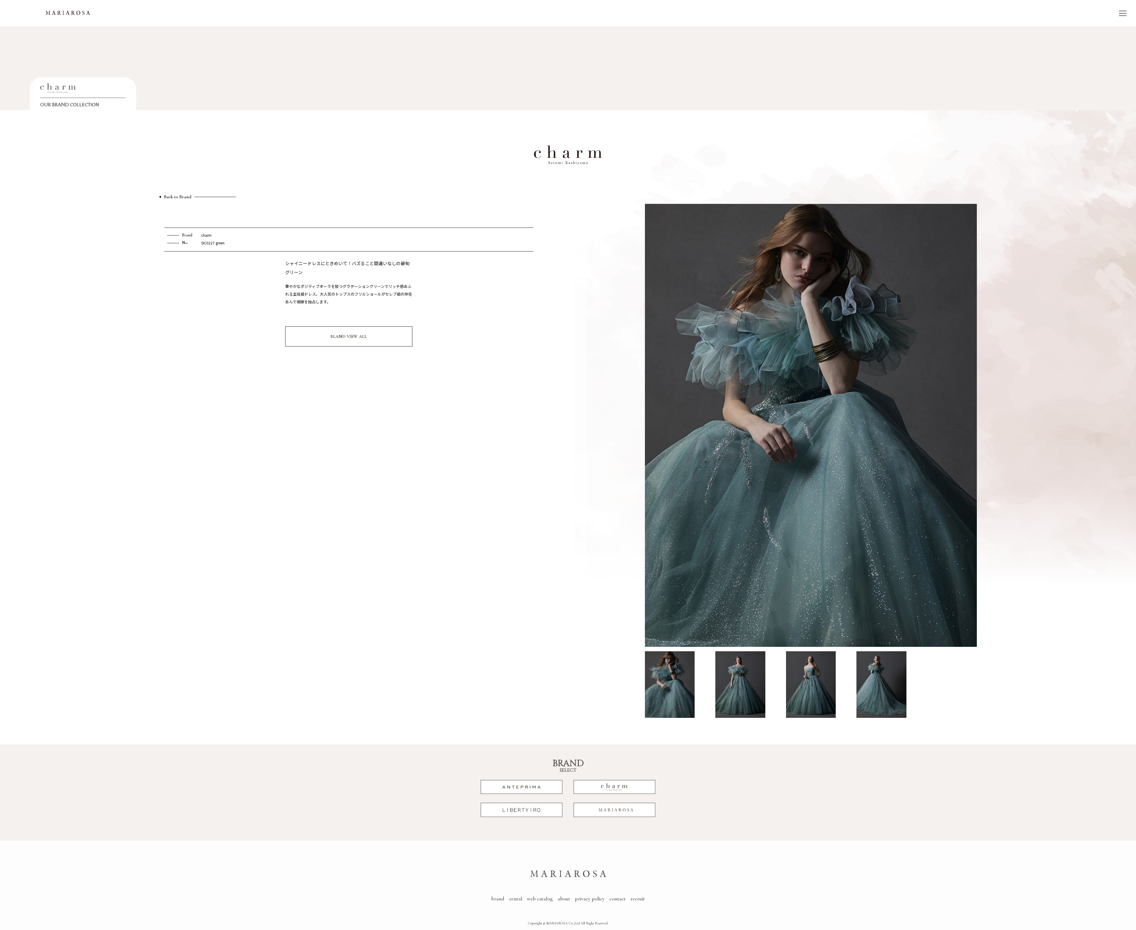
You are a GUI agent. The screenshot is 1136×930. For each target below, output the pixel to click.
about (564, 898)
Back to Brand (177, 196)
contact (617, 898)
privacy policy (590, 898)
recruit (637, 898)
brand (497, 898)
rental (515, 898)
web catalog (540, 898)
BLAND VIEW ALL (348, 336)
